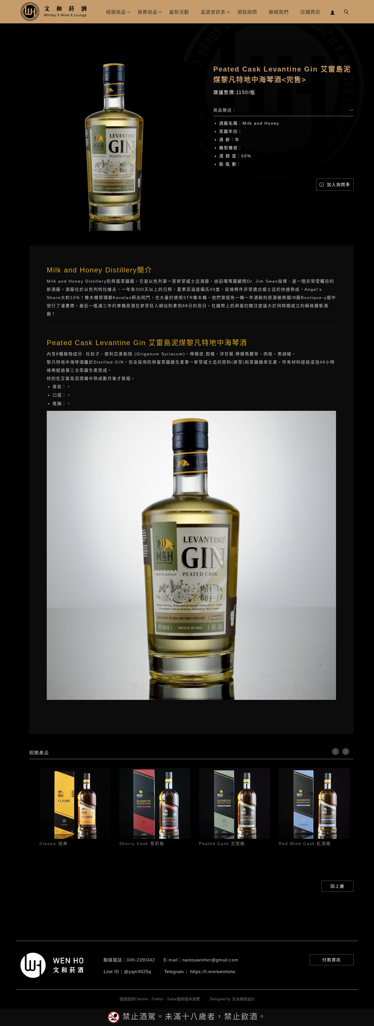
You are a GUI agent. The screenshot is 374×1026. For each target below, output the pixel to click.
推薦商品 (147, 12)
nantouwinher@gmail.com (210, 959)
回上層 (337, 886)
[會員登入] (332, 12)
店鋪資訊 (310, 12)
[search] (347, 12)
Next (345, 751)
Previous (335, 751)
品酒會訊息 (213, 12)
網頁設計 (247, 999)
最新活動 (179, 12)
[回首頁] (54, 11)
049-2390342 (141, 959)
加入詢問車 (337, 184)
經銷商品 (116, 12)
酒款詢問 (247, 12)
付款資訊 (331, 959)
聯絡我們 (279, 12)
